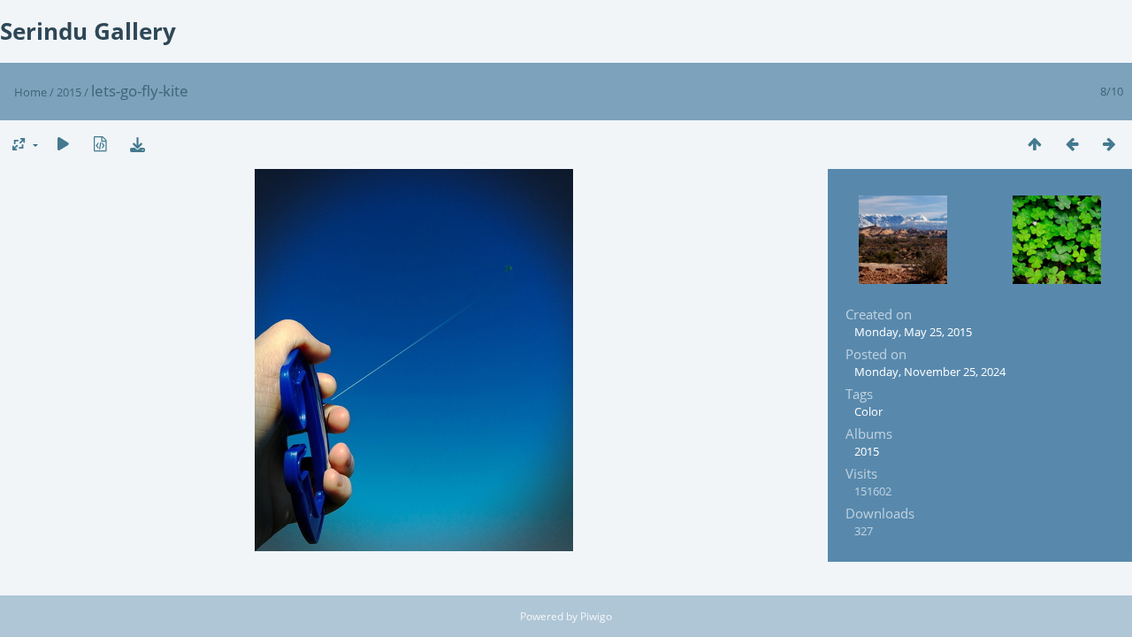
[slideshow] (62, 144)
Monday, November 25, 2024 (930, 372)
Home (30, 92)
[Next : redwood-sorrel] (1109, 144)
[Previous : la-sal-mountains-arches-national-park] (1071, 144)
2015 (69, 92)
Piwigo (596, 616)
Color (868, 411)
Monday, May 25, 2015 (913, 332)
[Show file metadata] (100, 144)
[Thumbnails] (1034, 144)
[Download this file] (137, 144)
